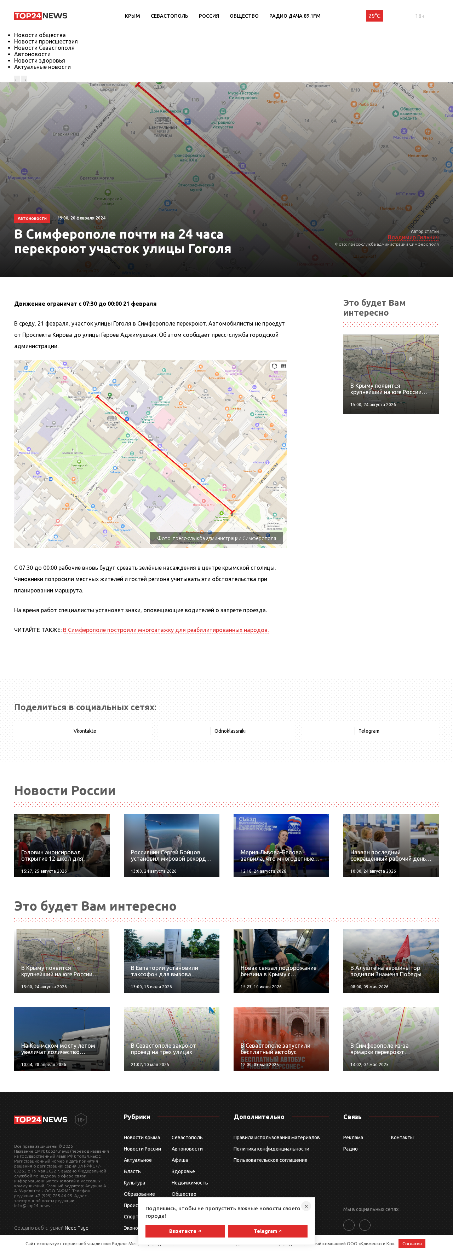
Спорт (131, 1216)
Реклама (353, 1137)
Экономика (136, 1228)
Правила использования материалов (277, 1137)
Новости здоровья (39, 60)
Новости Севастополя (44, 48)
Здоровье (183, 1171)
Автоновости (32, 54)
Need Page (76, 1228)
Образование (139, 1194)
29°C (374, 16)
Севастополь (169, 16)
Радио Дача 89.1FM (295, 16)
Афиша (180, 1160)
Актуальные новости (42, 67)
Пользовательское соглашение (271, 1160)
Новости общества (40, 35)
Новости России (142, 1149)
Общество (244, 16)
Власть (132, 1171)
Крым (132, 16)
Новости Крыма (142, 1137)
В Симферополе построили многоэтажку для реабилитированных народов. (166, 630)
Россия (209, 16)
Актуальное (138, 1160)
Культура (134, 1183)
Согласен (412, 1243)
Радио (350, 1149)
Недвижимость (190, 1183)
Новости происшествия (46, 41)
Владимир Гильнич (413, 237)
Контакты (402, 1137)
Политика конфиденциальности (271, 1149)
